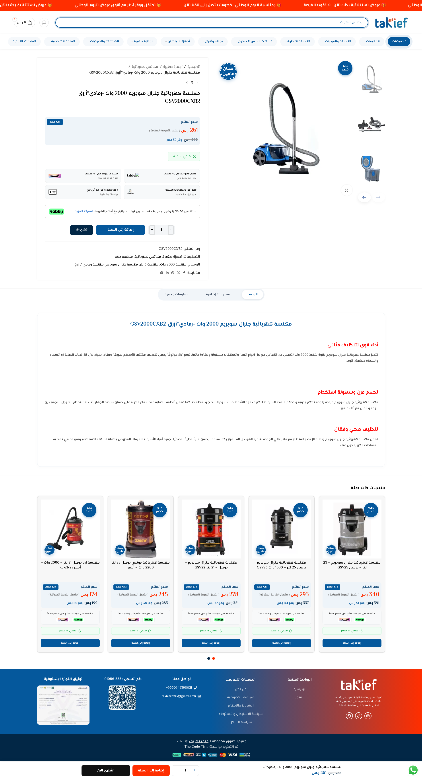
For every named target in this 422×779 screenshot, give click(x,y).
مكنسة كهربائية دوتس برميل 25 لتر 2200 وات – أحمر (140, 565)
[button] (364, 197)
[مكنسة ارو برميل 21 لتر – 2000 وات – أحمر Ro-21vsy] (70, 529)
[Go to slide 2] (208, 658)
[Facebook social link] (184, 273)
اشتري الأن (81, 230)
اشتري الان (105, 770)
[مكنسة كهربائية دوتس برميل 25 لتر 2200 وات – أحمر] (140, 529)
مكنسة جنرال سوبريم (121, 264)
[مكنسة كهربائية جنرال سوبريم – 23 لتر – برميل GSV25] (352, 529)
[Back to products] (192, 82)
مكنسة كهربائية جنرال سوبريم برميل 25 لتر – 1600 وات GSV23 (281, 565)
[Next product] (186, 82)
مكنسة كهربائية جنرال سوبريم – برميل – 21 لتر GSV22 (211, 565)
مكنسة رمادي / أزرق (89, 264)
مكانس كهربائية (145, 67)
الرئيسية (193, 67)
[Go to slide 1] (213, 658)
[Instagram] (367, 715)
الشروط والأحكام (240, 705)
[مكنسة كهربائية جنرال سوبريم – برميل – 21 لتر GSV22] (211, 529)
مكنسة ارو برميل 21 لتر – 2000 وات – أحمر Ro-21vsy (70, 565)
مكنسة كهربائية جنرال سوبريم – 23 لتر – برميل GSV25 (352, 565)
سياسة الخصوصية (240, 697)
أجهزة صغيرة (172, 67)
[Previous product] (197, 82)
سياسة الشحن (240, 722)
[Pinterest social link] (173, 273)
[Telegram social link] (162, 273)
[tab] (252, 294)
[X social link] (178, 273)
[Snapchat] (349, 715)
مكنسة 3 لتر (149, 264)
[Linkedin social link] (167, 273)
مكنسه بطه (124, 257)
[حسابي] (44, 22)
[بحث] (62, 22)
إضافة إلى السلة (120, 230)
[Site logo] (391, 22)
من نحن (241, 689)
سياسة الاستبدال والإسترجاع (241, 714)
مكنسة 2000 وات (173, 264)
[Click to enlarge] (346, 190)
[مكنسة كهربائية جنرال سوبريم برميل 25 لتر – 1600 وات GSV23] (281, 529)
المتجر (299, 697)
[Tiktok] (358, 715)
